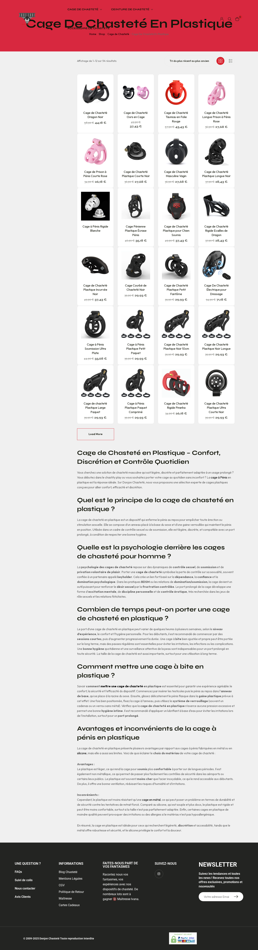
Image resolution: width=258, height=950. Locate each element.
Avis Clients (23, 897)
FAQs (18, 872)
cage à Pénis (219, 477)
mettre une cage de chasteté (121, 686)
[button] (99, 105)
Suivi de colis (23, 880)
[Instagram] (159, 874)
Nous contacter (25, 888)
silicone (82, 753)
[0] (237, 19)
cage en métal (151, 800)
